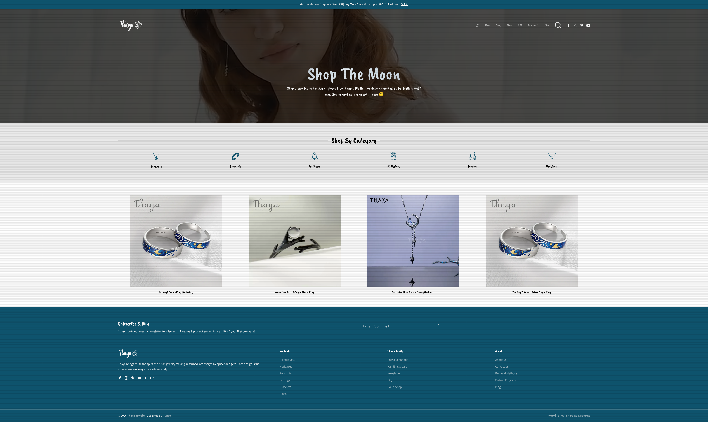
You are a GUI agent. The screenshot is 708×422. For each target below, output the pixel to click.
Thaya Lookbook (397, 360)
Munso (166, 416)
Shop (498, 25)
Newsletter (394, 373)
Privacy (550, 416)
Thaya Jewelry (136, 416)
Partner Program (505, 380)
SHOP (404, 4)
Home (488, 25)
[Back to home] (130, 25)
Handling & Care (397, 367)
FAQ (520, 25)
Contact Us (533, 25)
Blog (547, 25)
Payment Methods (506, 373)
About (510, 25)
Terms (560, 416)
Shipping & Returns (578, 416)
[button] (558, 25)
